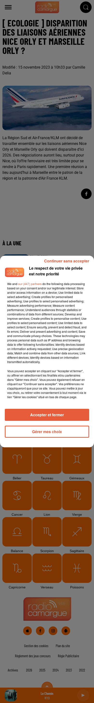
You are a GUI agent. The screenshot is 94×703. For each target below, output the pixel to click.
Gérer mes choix (47, 431)
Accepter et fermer (47, 414)
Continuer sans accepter (66, 261)
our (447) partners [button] (30, 284)
